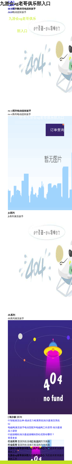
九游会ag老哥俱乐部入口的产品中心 (22, 62)
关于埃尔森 (22, 105)
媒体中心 (22, 93)
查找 (54, 5)
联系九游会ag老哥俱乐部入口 (41, 117)
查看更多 (12, 438)
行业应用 (22, 80)
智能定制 (22, 43)
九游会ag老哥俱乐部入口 (22, 25)
